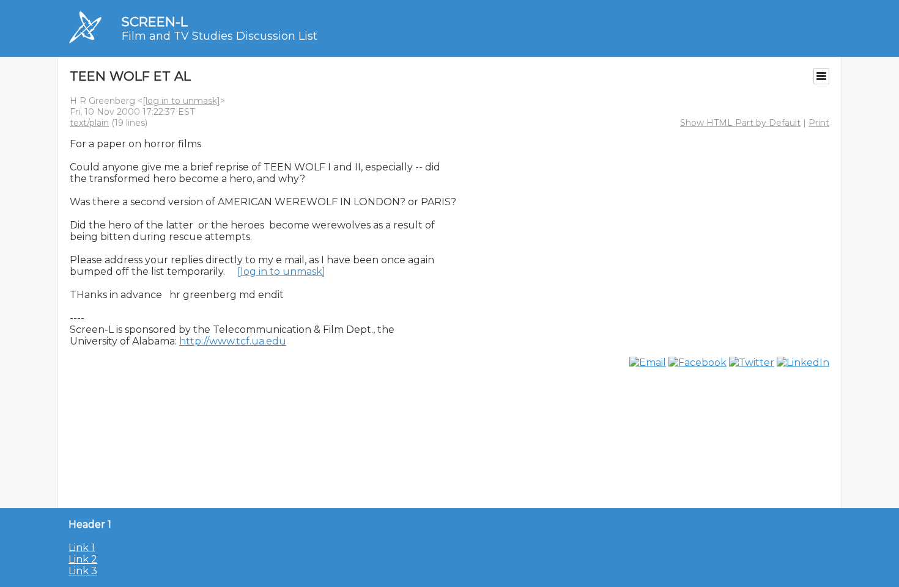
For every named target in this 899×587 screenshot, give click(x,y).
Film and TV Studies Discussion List (219, 36)
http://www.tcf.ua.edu (232, 341)
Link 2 (82, 559)
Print (818, 122)
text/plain (89, 122)
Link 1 (81, 547)
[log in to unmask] (181, 100)
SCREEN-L (155, 21)
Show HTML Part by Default (740, 122)
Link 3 (82, 571)
